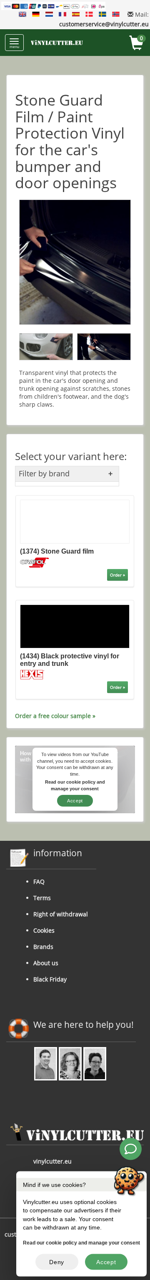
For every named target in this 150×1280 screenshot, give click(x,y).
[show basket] (136, 44)
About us (45, 963)
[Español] (76, 14)
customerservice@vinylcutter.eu (104, 24)
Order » (117, 575)
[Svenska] (102, 14)
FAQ (39, 881)
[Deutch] (36, 14)
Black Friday (50, 979)
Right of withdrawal (60, 914)
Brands (43, 947)
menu (14, 46)
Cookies (44, 930)
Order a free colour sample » (55, 716)
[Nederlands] (49, 14)
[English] (22, 14)
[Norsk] (116, 14)
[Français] (62, 14)
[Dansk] (89, 14)
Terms (42, 898)
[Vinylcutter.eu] (56, 42)
